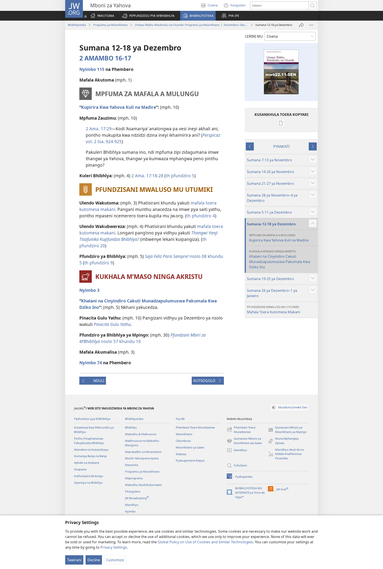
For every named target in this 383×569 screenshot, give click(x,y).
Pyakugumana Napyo (190, 460)
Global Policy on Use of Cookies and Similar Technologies (205, 542)
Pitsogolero (132, 491)
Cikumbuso (183, 441)
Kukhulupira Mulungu (88, 476)
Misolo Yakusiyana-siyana (141, 458)
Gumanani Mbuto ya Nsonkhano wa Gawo (244, 440)
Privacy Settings (113, 547)
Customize (115, 559)
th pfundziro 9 (98, 263)
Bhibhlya (131, 427)
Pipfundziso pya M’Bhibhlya (92, 419)
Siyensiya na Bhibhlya (88, 483)
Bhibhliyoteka (77, 25)
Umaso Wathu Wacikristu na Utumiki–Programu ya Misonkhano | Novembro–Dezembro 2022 (191, 25)
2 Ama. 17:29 (98, 129)
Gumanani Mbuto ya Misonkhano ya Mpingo (287, 429)
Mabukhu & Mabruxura (140, 434)
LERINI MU (254, 36)
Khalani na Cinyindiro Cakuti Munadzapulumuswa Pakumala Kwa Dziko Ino (279, 259)
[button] (148, 16)
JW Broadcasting (137, 498)
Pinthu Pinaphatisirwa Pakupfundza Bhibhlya (89, 440)
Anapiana (80, 469)
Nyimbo (130, 511)
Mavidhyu (131, 505)
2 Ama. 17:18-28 (147, 176)
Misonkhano (184, 434)
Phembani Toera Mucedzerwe (195, 427)
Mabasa (181, 454)
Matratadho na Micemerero (143, 452)
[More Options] (311, 25)
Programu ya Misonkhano (110, 25)
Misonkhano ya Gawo (190, 447)
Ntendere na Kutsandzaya (91, 450)
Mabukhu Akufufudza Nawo (143, 485)
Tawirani (74, 559)
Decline (94, 559)
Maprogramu (134, 478)
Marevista (131, 465)
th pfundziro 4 (200, 216)
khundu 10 (129, 341)
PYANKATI (281, 146)
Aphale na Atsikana (86, 463)
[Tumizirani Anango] (301, 25)
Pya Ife (180, 419)
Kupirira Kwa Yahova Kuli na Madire (279, 238)
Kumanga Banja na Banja (90, 456)
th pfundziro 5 (180, 176)
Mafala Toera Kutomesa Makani (273, 309)
